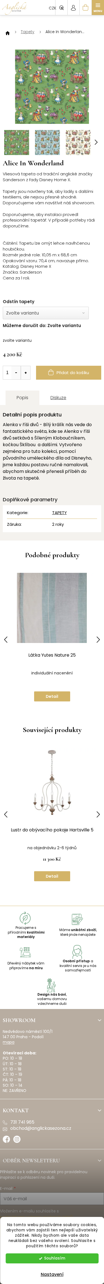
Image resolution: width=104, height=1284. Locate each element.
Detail (52, 696)
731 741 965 (22, 1122)
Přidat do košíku (73, 372)
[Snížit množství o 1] (16, 373)
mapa (8, 1042)
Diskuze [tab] (58, 397)
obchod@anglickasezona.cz (40, 1128)
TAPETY (59, 512)
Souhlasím (54, 1258)
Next (98, 640)
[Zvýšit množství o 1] (25, 373)
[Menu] (98, 7)
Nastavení (52, 1274)
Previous (5, 640)
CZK (53, 8)
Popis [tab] (22, 397)
